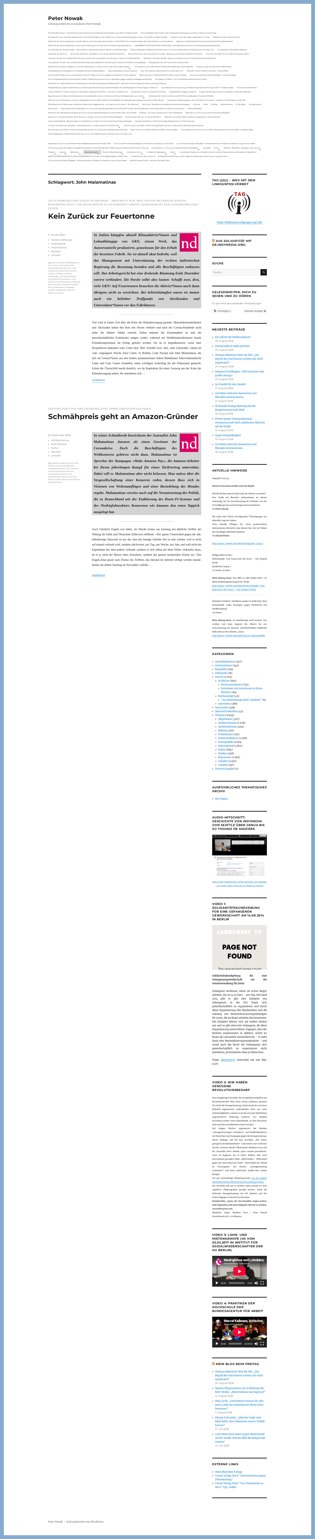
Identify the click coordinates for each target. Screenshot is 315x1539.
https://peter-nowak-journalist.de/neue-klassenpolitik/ (238, 635)
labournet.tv (228, 1059)
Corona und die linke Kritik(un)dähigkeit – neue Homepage (213, 75)
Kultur (55, 447)
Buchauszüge (226, 696)
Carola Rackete (72, 469)
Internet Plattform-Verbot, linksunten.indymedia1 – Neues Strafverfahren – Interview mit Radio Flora (88, 92)
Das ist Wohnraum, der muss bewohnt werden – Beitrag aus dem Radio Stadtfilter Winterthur (165, 54)
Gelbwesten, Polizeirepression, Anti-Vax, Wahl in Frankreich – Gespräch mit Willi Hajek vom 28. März (206, 100)
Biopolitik (220, 669)
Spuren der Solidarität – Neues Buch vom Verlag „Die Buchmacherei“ (97, 54)
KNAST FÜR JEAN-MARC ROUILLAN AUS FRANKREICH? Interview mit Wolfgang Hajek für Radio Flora (88, 156)
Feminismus (225, 734)
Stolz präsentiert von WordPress (85, 1521)
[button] (222, 311)
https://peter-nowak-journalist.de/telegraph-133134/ (237, 543)
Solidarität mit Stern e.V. (57, 54)
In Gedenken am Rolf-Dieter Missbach (232, 50)
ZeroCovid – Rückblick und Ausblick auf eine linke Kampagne (166, 104)
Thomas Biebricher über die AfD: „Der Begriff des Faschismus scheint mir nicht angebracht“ (239, 358)
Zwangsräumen (255, 104)
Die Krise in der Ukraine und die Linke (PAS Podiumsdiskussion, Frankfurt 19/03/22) (181, 96)
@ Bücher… (74, 152)
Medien (222, 753)
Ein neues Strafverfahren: (247, 88)
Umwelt (56, 255)
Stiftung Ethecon (55, 482)
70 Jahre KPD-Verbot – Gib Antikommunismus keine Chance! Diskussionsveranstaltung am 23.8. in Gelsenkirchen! (93, 33)
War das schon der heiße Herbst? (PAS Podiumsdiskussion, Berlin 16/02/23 (164, 67)
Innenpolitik (58, 243)
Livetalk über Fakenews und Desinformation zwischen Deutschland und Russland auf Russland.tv (218, 152)
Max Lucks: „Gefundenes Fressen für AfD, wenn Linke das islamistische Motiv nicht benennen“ (239, 1404)
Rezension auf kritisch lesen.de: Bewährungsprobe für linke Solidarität (192, 117)
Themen (51, 152)
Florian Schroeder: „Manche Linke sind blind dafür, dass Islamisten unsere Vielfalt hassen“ (240, 1421)
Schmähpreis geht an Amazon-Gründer (123, 416)
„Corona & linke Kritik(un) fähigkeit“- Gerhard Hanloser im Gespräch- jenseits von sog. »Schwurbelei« (215, 143)
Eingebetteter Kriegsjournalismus (182, 92)
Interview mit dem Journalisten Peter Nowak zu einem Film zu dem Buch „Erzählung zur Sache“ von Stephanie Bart (94, 58)
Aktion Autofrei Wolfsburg (63, 263)
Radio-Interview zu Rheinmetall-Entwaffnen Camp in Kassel (162, 75)
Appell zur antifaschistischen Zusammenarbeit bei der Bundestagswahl (204, 41)
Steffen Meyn (59, 287)
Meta (172, 152)
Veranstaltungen (91, 152)
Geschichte (221, 707)
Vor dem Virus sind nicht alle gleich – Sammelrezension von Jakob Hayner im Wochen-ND (83, 125)
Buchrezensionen (231, 684)
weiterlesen (98, 380)
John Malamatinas (68, 276)
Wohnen (196, 104)
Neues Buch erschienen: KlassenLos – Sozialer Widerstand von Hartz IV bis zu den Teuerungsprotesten (88, 67)
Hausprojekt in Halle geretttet (232, 346)
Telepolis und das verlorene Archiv (226, 37)
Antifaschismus (60, 440)
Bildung (222, 730)
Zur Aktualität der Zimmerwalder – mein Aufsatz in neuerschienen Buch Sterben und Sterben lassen (87, 50)
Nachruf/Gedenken (226, 711)
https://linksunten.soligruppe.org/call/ (239, 222)
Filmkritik (221, 673)
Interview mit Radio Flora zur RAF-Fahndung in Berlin (227, 54)
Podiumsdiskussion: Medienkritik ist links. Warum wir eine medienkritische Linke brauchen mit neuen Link (172, 50)
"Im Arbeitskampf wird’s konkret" (241, 699)
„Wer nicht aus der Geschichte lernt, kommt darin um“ (162, 71)
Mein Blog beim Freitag (237, 1364)
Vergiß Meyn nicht (63, 290)
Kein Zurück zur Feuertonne (101, 216)
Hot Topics (221, 798)
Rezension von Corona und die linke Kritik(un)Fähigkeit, (208, 113)
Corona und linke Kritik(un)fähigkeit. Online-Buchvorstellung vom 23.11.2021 (143, 143)
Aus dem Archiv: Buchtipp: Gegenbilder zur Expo (190, 37)
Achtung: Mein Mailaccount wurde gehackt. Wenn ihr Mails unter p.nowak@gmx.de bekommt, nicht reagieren (92, 75)
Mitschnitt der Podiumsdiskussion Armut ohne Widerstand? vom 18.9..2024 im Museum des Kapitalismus (89, 45)
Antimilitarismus (225, 661)
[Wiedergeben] (217, 1283)
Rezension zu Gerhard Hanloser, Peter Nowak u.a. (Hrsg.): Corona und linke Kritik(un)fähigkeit (85, 117)
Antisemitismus (226, 104)
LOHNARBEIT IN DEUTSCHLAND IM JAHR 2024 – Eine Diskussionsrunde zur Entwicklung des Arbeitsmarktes (177, 45)
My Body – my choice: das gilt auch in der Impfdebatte (160, 113)
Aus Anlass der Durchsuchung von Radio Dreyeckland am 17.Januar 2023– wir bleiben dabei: (197, 88)
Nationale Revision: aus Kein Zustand (122, 71)
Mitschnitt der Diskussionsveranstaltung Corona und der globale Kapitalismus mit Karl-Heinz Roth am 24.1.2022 (92, 113)
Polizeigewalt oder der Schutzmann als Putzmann (169, 62)
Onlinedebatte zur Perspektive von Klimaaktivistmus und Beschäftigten (76, 71)
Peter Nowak (65, 18)
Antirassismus (223, 665)
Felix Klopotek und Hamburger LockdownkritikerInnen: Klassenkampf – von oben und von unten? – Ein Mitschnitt (93, 104)
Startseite (207, 148)
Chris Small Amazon (57, 471)
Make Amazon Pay (69, 477)
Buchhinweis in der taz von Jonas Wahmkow (143, 117)
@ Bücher (224, 680)
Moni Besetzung (62, 282)
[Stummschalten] (256, 1283)
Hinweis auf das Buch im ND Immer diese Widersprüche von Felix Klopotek (164, 121)
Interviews (224, 703)
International (59, 247)
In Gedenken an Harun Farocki (143, 156)
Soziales (56, 251)
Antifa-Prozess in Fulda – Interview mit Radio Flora (150, 160)
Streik (205, 104)
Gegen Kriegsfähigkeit (228, 435)
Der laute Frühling (61, 265)
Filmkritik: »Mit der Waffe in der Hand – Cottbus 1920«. (208, 71)
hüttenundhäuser (61, 239)
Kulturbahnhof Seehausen (59, 279)
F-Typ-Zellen (241, 104)
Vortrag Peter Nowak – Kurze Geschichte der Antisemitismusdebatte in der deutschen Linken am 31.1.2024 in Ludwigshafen (97, 62)
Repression (224, 757)
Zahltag (214, 104)
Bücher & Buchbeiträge (112, 152)
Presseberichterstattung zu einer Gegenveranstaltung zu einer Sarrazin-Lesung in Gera (193, 156)
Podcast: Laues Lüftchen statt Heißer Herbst (214, 67)
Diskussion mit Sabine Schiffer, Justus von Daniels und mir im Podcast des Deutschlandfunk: (179, 58)
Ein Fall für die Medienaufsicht (232, 337)
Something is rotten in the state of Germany (148, 92)
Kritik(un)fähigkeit (194, 108)
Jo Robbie (59, 274)
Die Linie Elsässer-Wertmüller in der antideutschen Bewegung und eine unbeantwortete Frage (178, 33)
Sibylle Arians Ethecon (70, 479)
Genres (62, 152)
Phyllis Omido (54, 479)
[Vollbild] (262, 1283)
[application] (239, 1271)
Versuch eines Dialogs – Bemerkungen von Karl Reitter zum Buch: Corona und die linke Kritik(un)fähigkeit (90, 121)
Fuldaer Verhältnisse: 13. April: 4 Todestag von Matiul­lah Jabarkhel (225, 92)
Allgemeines (225, 719)
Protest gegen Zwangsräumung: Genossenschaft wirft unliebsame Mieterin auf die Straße (240, 422)
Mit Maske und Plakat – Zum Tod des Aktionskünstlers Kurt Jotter (181, 79)
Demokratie (53, 108)
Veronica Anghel (224, 768)
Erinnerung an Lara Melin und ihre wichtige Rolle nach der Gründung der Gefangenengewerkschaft (163, 125)
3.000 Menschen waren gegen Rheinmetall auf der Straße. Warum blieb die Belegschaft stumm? (240, 1438)
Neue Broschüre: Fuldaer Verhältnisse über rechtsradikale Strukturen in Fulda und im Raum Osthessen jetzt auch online (95, 96)
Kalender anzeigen (254, 310)
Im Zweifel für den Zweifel (230, 384)
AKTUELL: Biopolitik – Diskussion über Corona (242, 148)
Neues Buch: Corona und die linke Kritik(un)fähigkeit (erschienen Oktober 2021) (79, 143)
